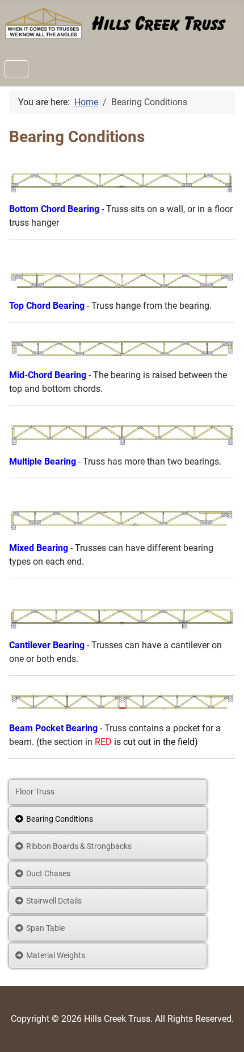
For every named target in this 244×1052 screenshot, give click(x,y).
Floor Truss (34, 791)
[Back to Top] (224, 1031)
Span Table (45, 928)
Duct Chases (48, 873)
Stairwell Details (54, 900)
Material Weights (55, 955)
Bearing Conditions (59, 818)
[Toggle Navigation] (16, 68)
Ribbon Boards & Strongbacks (79, 846)
